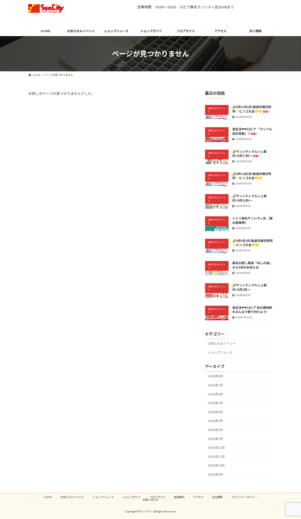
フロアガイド (157, 497)
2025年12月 (216, 448)
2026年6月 (215, 394)
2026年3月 (215, 421)
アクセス (198, 497)
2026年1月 (215, 439)
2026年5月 (215, 403)
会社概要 (217, 497)
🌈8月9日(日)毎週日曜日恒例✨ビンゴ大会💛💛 (252, 243)
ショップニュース (220, 352)
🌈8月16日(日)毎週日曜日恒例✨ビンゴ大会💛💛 (251, 176)
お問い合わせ (150, 499)
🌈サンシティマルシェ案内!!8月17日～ (249, 154)
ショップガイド (131, 497)
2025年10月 (216, 465)
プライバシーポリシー (244, 497)
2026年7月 (215, 385)
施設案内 (179, 497)
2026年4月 (215, 412)
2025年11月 (216, 456)
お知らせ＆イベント (222, 343)
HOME (48, 497)
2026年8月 (215, 376)
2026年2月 (215, 430)
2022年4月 (215, 474)
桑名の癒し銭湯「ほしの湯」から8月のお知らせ (252, 265)
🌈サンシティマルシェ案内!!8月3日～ (249, 287)
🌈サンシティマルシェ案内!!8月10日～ (249, 198)
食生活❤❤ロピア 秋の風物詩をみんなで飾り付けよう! (252, 310)
